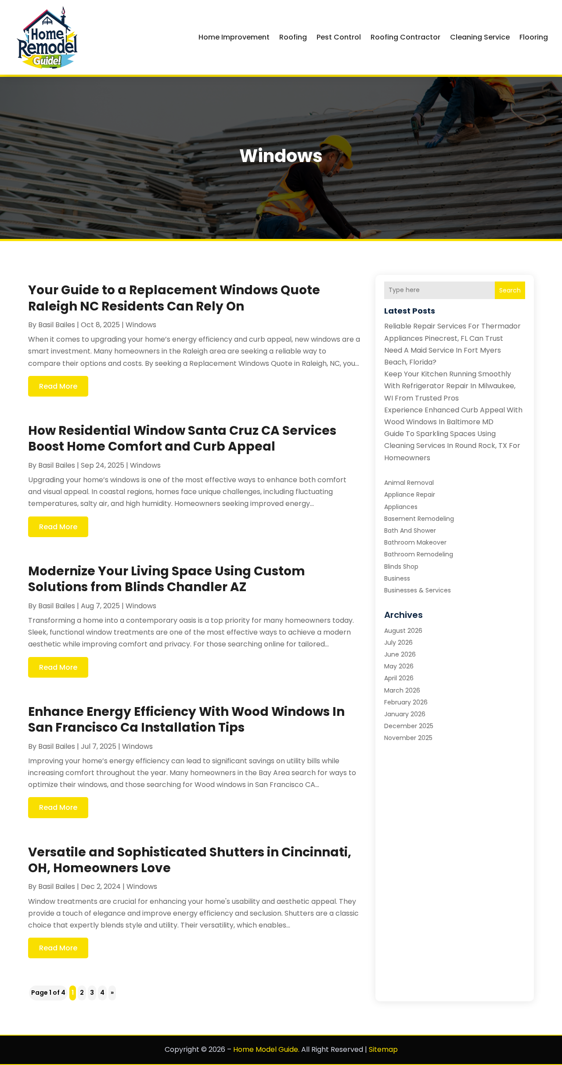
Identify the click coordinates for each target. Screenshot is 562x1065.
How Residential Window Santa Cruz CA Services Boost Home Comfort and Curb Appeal (182, 438)
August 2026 (403, 630)
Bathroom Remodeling (418, 554)
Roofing (293, 37)
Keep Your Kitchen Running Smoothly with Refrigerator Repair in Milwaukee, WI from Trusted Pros (449, 386)
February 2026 (406, 702)
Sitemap (383, 1049)
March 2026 (402, 690)
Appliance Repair (409, 494)
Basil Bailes (56, 325)
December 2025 (408, 726)
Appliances (401, 506)
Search (510, 290)
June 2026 (400, 654)
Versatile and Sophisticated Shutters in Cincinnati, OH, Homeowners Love (189, 860)
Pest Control (339, 37)
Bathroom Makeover (415, 542)
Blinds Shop (401, 566)
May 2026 (399, 666)
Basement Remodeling (419, 518)
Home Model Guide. (266, 1049)
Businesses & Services (417, 590)
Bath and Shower (410, 530)
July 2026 (398, 642)
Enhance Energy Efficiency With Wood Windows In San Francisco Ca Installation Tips (186, 719)
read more (58, 386)
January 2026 (404, 714)
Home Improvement (234, 37)
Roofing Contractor (405, 37)
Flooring (533, 37)
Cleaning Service (480, 37)
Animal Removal (409, 482)
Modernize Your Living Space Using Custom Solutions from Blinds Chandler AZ (166, 579)
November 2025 (408, 737)
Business (397, 578)
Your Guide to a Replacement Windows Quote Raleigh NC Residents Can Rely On (174, 298)
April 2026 (399, 678)
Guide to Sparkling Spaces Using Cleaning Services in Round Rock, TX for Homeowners (452, 445)
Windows (141, 325)
